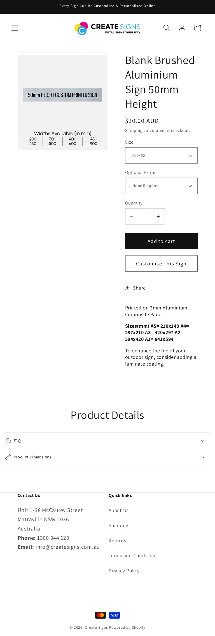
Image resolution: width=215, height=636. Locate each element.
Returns (117, 540)
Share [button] (139, 287)
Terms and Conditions (133, 555)
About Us (118, 510)
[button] (14, 28)
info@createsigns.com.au (68, 546)
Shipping (134, 130)
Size (129, 142)
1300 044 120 (53, 537)
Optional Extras (140, 172)
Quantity (133, 203)
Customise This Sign (161, 263)
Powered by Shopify (127, 627)
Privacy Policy (124, 570)
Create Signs (96, 627)
